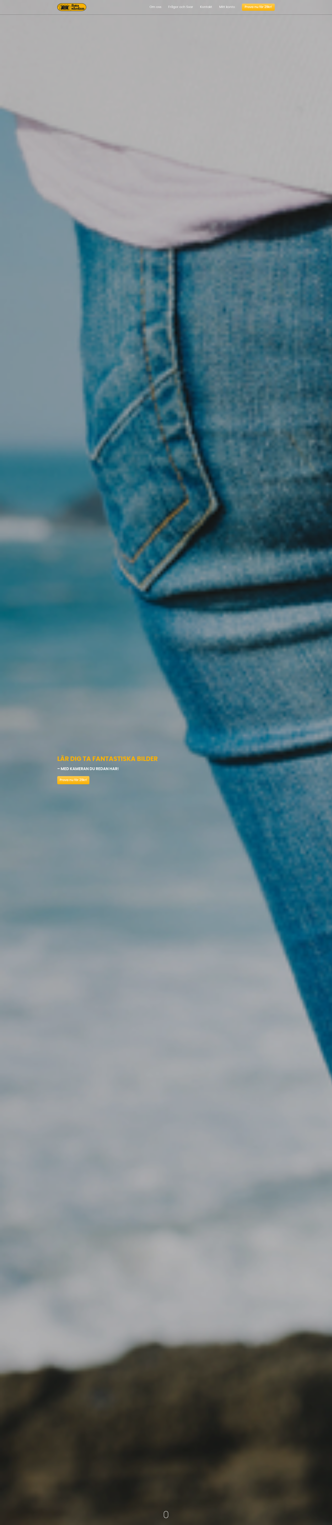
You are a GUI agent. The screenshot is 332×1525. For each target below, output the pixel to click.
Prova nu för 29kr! (73, 780)
